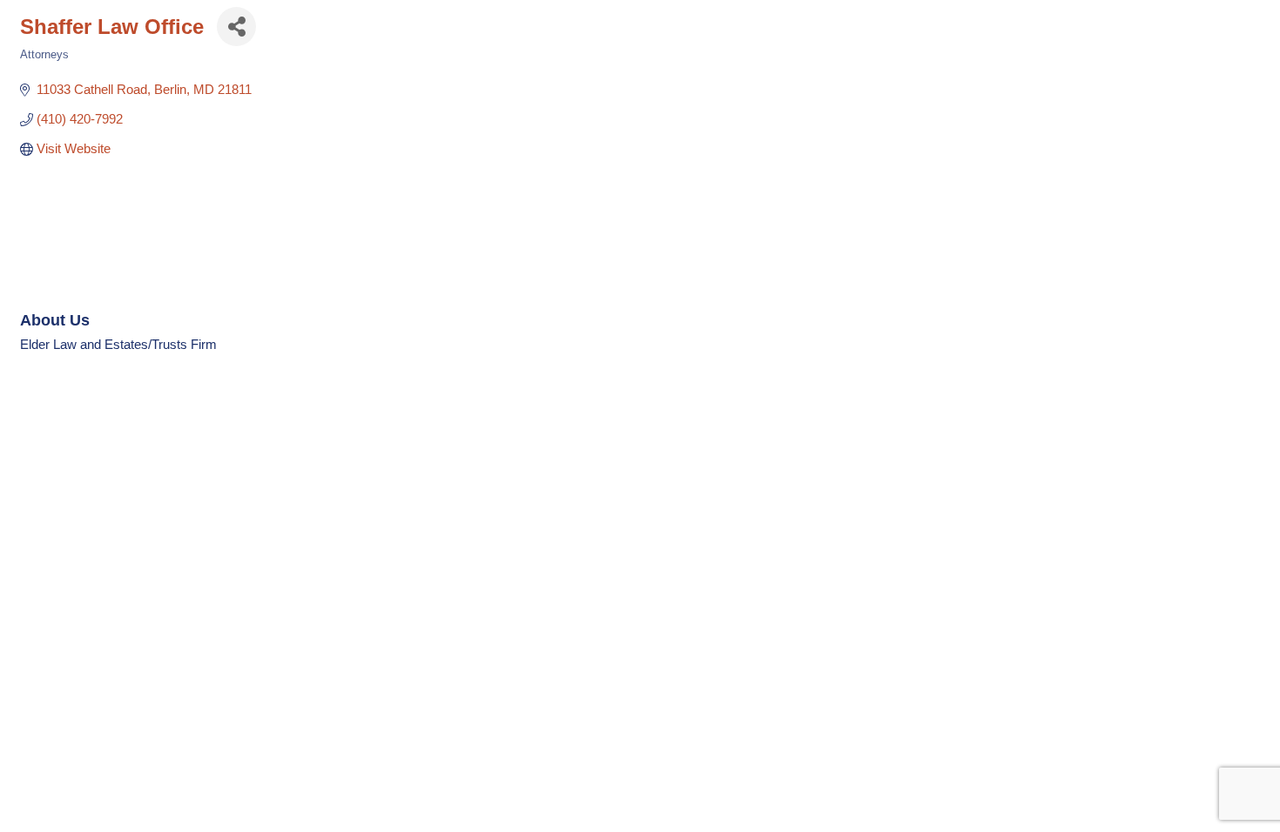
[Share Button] (236, 26)
